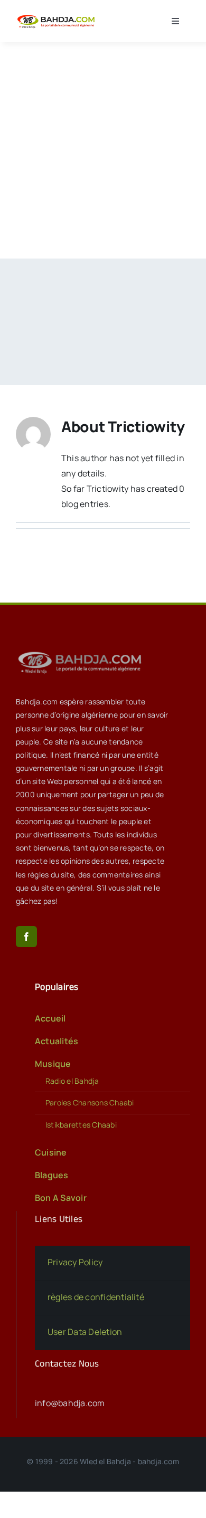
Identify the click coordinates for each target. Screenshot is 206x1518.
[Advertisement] (103, 150)
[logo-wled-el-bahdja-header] (57, 16)
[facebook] (26, 936)
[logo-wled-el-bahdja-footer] (82, 651)
